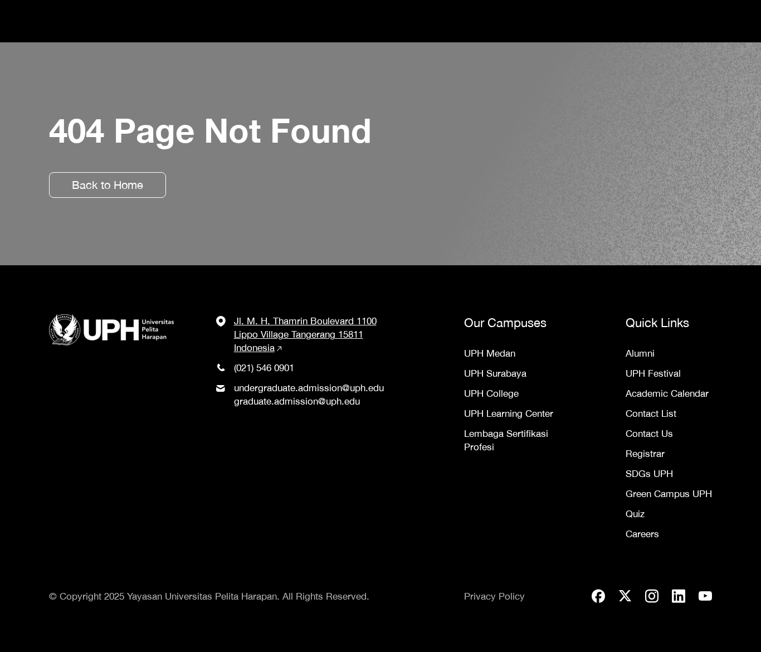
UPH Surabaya (495, 373)
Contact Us (649, 433)
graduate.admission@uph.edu (297, 401)
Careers (642, 533)
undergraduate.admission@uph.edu (309, 387)
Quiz (635, 513)
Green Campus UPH (669, 493)
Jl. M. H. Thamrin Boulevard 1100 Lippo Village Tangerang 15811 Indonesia (305, 334)
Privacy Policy (494, 596)
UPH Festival (653, 373)
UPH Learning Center (508, 413)
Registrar (645, 453)
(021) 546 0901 (264, 367)
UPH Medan (489, 353)
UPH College (491, 393)
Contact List (651, 413)
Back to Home (107, 184)
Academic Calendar (667, 393)
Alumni (640, 353)
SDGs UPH (649, 473)
